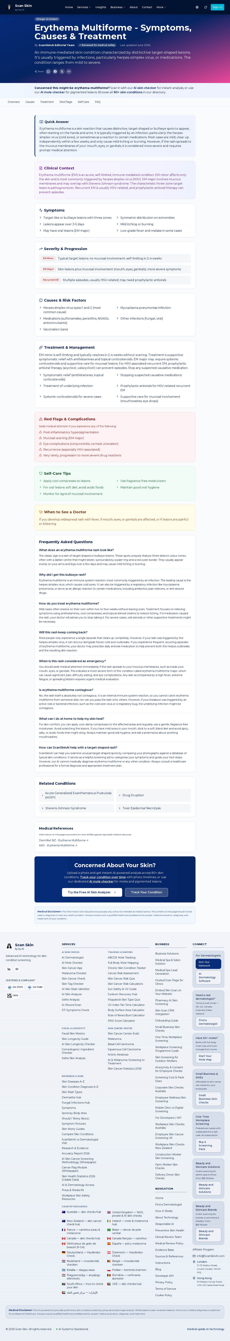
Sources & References (169, 1256)
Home (69, 7)
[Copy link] (69, 71)
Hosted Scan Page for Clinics (169, 982)
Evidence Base (164, 1250)
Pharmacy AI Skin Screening (166, 1002)
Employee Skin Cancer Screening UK (169, 1136)
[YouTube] (17, 969)
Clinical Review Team (168, 1237)
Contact (147, 7)
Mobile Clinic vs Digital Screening (169, 1109)
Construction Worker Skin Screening (168, 1156)
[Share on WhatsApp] (48, 71)
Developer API (164, 1275)
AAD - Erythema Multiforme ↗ (58, 845)
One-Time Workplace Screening (168, 1038)
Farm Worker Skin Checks (166, 1166)
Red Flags (65, 102)
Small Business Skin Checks (167, 1028)
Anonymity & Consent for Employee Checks (169, 1069)
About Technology (166, 1217)
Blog (158, 1269)
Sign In (217, 7)
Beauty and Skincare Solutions (206, 1188)
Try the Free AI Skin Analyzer (89, 892)
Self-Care (83, 102)
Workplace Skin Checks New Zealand (169, 1146)
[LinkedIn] (9, 969)
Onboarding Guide (166, 1020)
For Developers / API (168, 1117)
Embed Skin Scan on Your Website (168, 992)
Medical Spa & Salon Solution (167, 961)
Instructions (162, 1262)
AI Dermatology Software (207, 977)
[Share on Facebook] (55, 71)
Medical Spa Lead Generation (166, 972)
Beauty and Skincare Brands (206, 1235)
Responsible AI (164, 1224)
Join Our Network (204, 963)
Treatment (47, 102)
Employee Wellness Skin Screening (170, 1099)
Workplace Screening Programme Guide (168, 1049)
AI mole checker (52, 92)
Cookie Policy (163, 1295)
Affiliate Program (203, 1249)
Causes (30, 102)
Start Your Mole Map (205, 1057)
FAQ (97, 102)
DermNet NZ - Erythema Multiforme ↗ (63, 840)
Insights (100, 7)
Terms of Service (165, 1288)
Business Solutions (167, 953)
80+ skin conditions (128, 92)
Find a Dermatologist (168, 1204)
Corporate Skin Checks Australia (169, 1089)
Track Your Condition (146, 892)
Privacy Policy (164, 1282)
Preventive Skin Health (169, 1230)
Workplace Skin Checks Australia (169, 1126)
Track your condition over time (103, 877)
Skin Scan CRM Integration (164, 1012)
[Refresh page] (205, 7)
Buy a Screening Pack (205, 1145)
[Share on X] (62, 71)
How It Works (163, 1211)
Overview (14, 102)
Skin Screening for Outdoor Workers (166, 1059)
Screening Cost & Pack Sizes (169, 1079)
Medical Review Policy (169, 1243)
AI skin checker (145, 88)
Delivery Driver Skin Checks (167, 1176)
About (134, 7)
